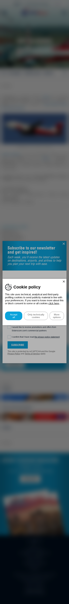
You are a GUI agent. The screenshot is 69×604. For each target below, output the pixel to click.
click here (53, 303)
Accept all (13, 316)
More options (57, 316)
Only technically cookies (36, 316)
